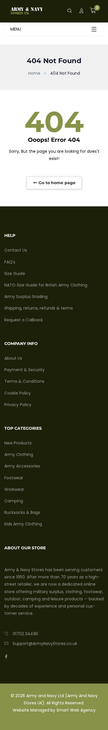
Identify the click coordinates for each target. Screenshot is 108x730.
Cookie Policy (17, 393)
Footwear (13, 478)
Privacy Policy (17, 405)
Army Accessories (22, 466)
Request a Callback (23, 320)
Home (34, 73)
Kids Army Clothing (23, 524)
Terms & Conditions (24, 381)
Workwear (14, 489)
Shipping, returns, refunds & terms (38, 308)
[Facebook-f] (6, 656)
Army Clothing (18, 454)
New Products (18, 443)
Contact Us (15, 250)
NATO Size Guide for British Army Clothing (45, 285)
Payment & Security (24, 370)
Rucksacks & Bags (22, 512)
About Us (13, 358)
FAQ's (9, 262)
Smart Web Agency (76, 710)
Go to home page (56, 182)
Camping (13, 501)
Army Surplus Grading (26, 296)
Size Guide (14, 273)
